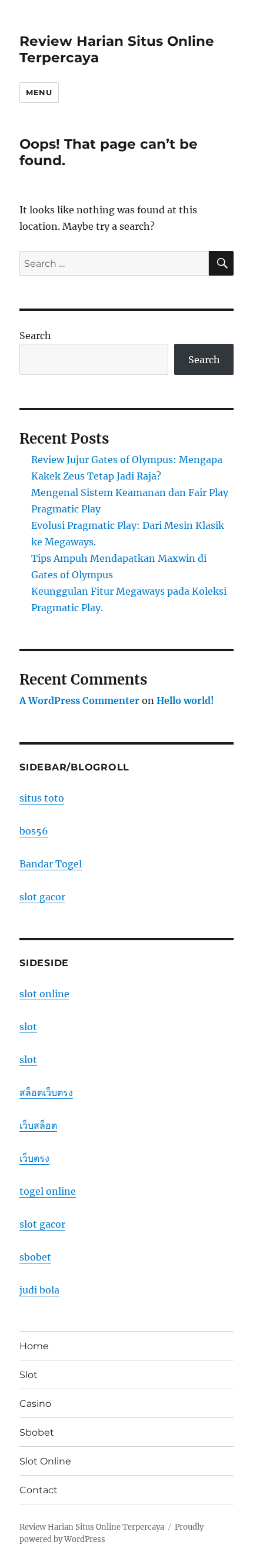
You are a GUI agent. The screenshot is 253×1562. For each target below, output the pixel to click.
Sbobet (36, 1432)
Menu (39, 92)
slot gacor (42, 897)
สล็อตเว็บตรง (46, 1092)
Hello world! (185, 700)
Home (34, 1346)
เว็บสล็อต (38, 1125)
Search (35, 335)
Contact (38, 1490)
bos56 (33, 831)
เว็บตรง (34, 1158)
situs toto (41, 798)
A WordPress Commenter (79, 700)
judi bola (39, 1290)
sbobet (35, 1257)
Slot (28, 1374)
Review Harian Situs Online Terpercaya (91, 1527)
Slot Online (45, 1461)
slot (28, 1027)
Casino (35, 1403)
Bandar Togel (50, 864)
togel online (47, 1191)
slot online (44, 994)
